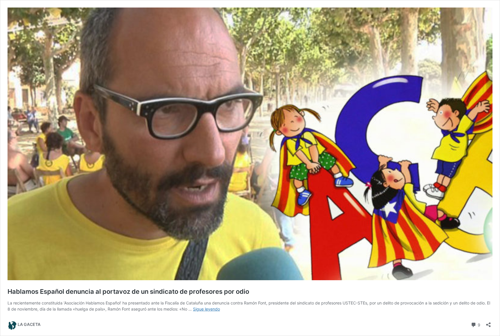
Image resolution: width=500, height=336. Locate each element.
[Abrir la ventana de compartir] (488, 322)
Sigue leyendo (206, 309)
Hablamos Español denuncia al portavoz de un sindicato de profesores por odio (128, 291)
